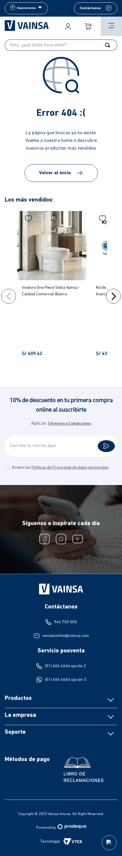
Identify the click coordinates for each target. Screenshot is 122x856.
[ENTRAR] (68, 26)
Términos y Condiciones (69, 423)
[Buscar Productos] (108, 45)
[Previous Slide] (8, 296)
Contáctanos (90, 8)
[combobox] (61, 45)
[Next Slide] (113, 296)
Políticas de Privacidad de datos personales (69, 467)
